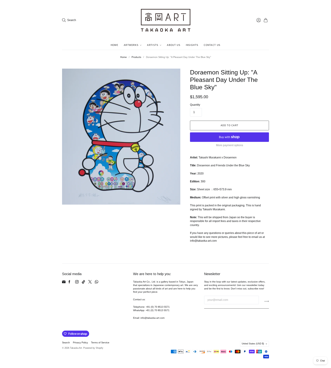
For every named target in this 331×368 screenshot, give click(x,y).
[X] (90, 282)
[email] (64, 282)
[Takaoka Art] (165, 20)
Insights (192, 45)
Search (66, 342)
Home (114, 45)
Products (136, 57)
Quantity (195, 104)
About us (173, 45)
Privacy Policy (80, 342)
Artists (152, 45)
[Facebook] (69, 282)
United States (253, 343)
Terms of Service (100, 342)
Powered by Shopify (93, 348)
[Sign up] (266, 301)
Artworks (131, 45)
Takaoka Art (76, 348)
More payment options (229, 145)
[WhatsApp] (96, 282)
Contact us (212, 45)
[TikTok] (83, 282)
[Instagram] (77, 282)
